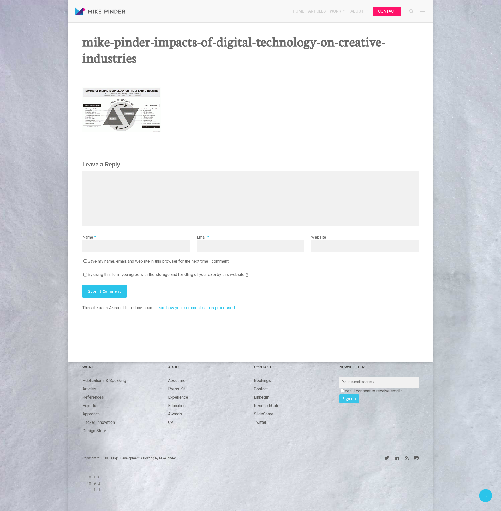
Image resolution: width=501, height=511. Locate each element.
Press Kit (176, 389)
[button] (423, 11)
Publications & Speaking (104, 381)
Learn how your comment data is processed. (195, 308)
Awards (175, 414)
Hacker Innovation (98, 422)
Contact (261, 389)
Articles (89, 389)
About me (177, 381)
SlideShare (263, 414)
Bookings (262, 381)
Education (177, 406)
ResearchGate (266, 406)
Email (203, 237)
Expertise (91, 406)
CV (170, 422)
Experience (178, 397)
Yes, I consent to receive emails (374, 391)
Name (89, 237)
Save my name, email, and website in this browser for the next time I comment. (158, 261)
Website (318, 237)
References (93, 397)
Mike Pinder (167, 458)
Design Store (94, 431)
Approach (91, 414)
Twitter (260, 422)
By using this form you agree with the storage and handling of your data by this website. (168, 275)
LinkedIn (261, 397)
